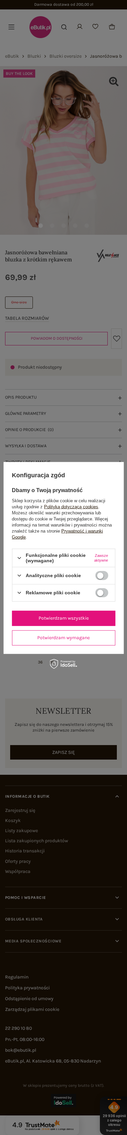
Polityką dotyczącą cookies (71, 506)
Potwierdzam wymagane (63, 638)
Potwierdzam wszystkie (64, 618)
